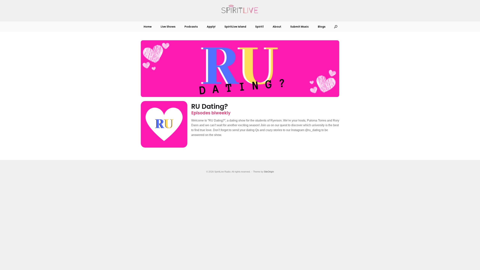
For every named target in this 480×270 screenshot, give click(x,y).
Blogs (322, 26)
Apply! (211, 26)
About (277, 26)
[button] (335, 27)
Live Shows (168, 26)
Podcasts (191, 26)
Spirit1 (259, 26)
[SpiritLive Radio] (240, 9)
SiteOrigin (269, 172)
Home (148, 26)
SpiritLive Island (235, 26)
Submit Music (299, 26)
